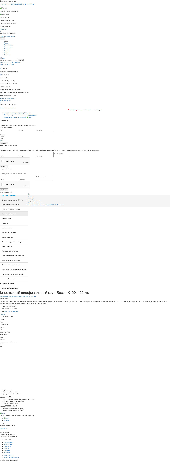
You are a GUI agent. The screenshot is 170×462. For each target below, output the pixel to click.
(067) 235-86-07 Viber (7, 64)
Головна (6, 43)
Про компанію (8, 45)
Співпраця (7, 49)
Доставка (7, 51)
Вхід (1, 100)
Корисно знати (8, 47)
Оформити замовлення (7, 36)
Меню (3, 39)
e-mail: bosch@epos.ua (11, 457)
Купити (2, 314)
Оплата (6, 53)
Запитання (3, 29)
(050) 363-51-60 (16, 62)
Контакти (7, 55)
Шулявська (3, 428)
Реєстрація (7, 100)
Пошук (21, 60)
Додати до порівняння (11, 311)
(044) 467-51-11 (5, 62)
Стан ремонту (11, 98)
